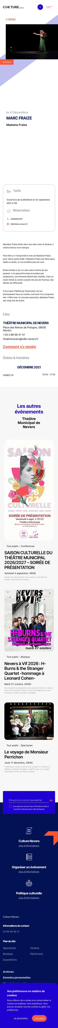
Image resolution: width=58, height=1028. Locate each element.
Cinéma (34, 948)
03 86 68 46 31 (11, 931)
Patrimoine (36, 953)
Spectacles (9, 948)
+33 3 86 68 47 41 (14, 334)
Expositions (10, 959)
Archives (8, 971)
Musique (8, 953)
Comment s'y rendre (19, 347)
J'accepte (39, 1018)
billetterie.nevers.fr (19, 224)
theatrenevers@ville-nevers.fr (20, 339)
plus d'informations (29, 845)
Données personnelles (17, 977)
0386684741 (17, 219)
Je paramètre (21, 1018)
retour (12, 19)
